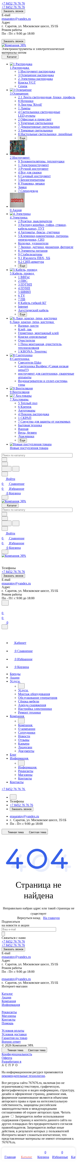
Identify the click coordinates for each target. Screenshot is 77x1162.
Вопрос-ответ (11, 1041)
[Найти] (15, 469)
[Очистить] (4, 459)
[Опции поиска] (5, 464)
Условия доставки (14, 1034)
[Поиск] (5, 603)
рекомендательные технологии (23, 1076)
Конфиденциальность (17, 1054)
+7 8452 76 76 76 (13, 3)
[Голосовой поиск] (6, 469)
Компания (9, 1001)
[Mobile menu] (5, 552)
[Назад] (21, 686)
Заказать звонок (13, 11)
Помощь (7, 1023)
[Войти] (3, 608)
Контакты (8, 1019)
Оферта (7, 1058)
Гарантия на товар (14, 1038)
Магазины (9, 1016)
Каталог (7, 993)
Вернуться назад (28, 918)
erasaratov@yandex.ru (16, 18)
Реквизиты (9, 1012)
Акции (6, 997)
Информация (11, 1005)
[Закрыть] (5, 626)
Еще (22, 138)
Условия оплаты (13, 1030)
